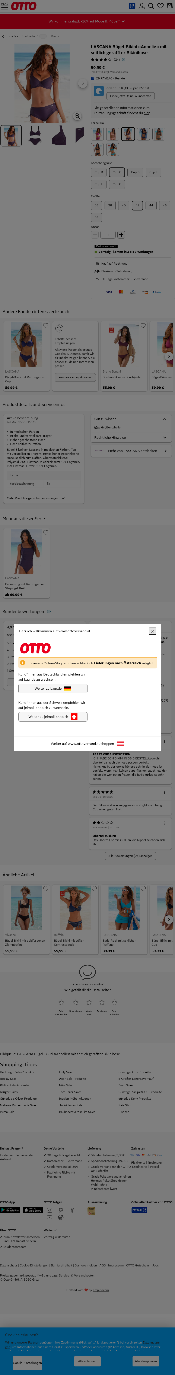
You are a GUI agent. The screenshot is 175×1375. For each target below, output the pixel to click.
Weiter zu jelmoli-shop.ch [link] (48, 717)
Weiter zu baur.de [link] (48, 688)
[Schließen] (152, 631)
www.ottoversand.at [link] (84, 744)
